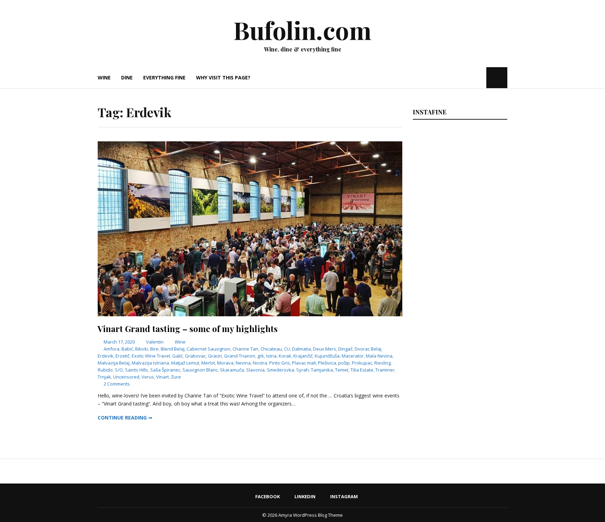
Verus (147, 377)
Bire (154, 349)
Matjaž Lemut (185, 363)
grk (260, 356)
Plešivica (327, 363)
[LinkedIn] (469, 77)
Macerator (353, 356)
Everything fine (164, 77)
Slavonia (255, 370)
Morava (225, 363)
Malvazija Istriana (150, 363)
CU (287, 349)
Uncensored (126, 377)
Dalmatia (301, 349)
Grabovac (195, 356)
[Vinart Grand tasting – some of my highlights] (250, 314)
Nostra (260, 363)
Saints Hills (136, 370)
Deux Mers (324, 349)
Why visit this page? (223, 77)
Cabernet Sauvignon (208, 349)
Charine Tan (245, 349)
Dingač (345, 349)
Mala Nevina (379, 356)
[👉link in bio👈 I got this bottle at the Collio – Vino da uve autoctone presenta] (435, 328)
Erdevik (105, 356)
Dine (127, 77)
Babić (127, 349)
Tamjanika (322, 370)
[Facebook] (460, 77)
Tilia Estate (361, 370)
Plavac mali (304, 363)
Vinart (162, 377)
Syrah (302, 370)
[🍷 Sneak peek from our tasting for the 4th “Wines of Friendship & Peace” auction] (484, 214)
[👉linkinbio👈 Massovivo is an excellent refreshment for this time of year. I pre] (435, 271)
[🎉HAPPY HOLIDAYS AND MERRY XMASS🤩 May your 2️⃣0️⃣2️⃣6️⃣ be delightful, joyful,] (435, 158)
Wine (104, 77)
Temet (341, 370)
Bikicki (141, 349)
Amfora (111, 349)
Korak (285, 356)
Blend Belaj (173, 349)
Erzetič (123, 356)
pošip (344, 363)
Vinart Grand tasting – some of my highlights (188, 328)
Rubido (105, 370)
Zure (176, 377)
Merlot (208, 363)
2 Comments (117, 384)
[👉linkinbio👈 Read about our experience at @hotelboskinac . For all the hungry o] (484, 328)
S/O (119, 370)
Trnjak (104, 377)
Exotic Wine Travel (151, 356)
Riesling (382, 363)
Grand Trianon (239, 356)
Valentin (155, 342)
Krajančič (303, 356)
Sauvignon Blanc (200, 370)
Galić (177, 356)
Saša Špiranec (165, 370)
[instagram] (480, 77)
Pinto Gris (279, 363)
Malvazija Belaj (114, 363)
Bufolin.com (302, 29)
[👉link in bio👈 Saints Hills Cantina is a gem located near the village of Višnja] (484, 271)
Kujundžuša (327, 356)
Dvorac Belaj (368, 349)
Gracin (215, 356)
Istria (271, 356)
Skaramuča (232, 370)
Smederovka (280, 370)
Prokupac (362, 363)
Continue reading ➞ (125, 417)
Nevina (243, 363)
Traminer (385, 370)
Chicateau (271, 349)
